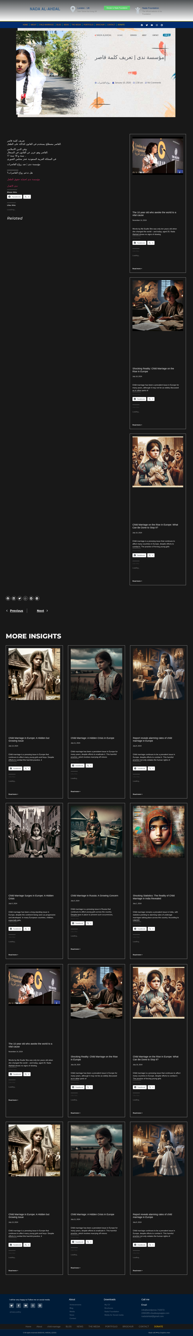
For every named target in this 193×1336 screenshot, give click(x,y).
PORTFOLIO (88, 25)
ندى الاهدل (12, 185)
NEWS (66, 25)
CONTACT (111, 25)
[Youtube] (152, 25)
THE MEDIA (76, 25)
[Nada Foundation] (137, 10)
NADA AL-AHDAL (45, 9)
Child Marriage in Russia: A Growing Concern (94, 895)
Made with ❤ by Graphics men (159, 1333)
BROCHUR (100, 25)
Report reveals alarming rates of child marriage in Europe (152, 739)
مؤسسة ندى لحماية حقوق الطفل (23, 179)
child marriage (46, 25)
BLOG (58, 25)
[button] (8, 598)
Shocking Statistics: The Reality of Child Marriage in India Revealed (154, 897)
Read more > (137, 269)
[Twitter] (147, 25)
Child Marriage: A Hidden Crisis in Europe (92, 738)
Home (25, 25)
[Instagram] (157, 25)
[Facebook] (142, 25)
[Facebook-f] (18, 1305)
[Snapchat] (162, 25)
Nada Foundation (150, 8)
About (33, 25)
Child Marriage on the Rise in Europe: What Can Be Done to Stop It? (155, 526)
